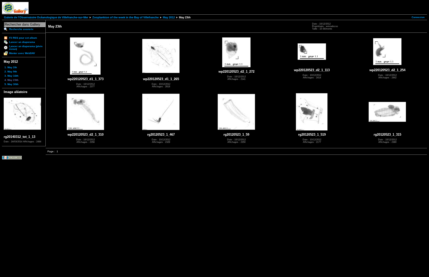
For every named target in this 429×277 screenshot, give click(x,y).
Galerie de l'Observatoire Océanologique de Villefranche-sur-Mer (46, 17)
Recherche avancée (21, 29)
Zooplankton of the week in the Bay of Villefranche (125, 17)
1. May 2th (10, 67)
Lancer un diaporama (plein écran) (25, 47)
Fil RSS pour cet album (23, 37)
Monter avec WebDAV (22, 53)
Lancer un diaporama (22, 42)
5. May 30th (11, 84)
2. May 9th (10, 71)
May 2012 (169, 17)
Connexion (418, 17)
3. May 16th (11, 75)
